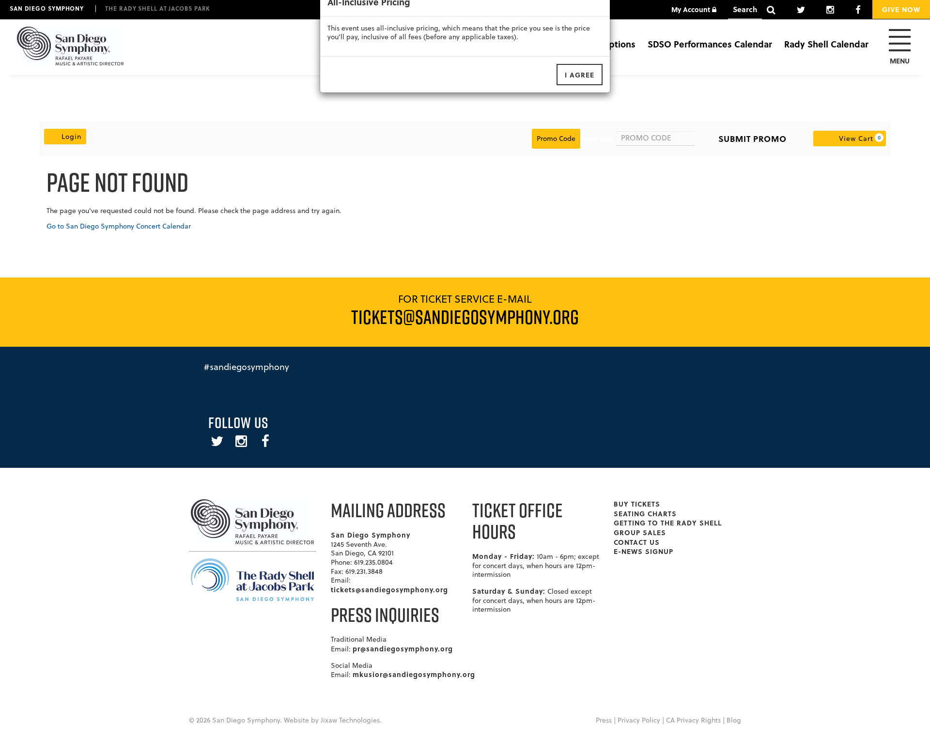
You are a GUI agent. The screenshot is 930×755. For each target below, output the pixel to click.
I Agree (579, 74)
